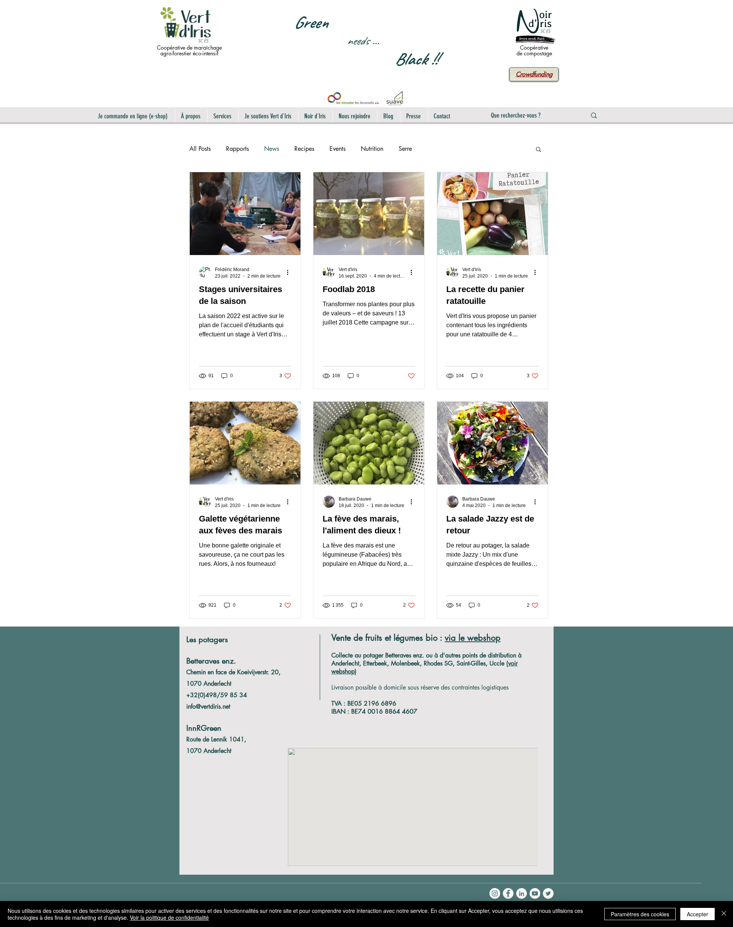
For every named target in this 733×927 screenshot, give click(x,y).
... (375, 40)
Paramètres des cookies (640, 914)
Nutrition (372, 149)
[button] (538, 150)
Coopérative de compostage (534, 50)
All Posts (200, 149)
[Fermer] (723, 914)
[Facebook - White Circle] (508, 893)
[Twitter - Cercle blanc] (548, 893)
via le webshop (473, 637)
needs (358, 40)
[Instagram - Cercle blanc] (494, 893)
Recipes (304, 149)
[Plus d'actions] (290, 272)
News (271, 149)
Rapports (237, 149)
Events (337, 149)
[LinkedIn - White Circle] (521, 893)
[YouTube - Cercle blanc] (535, 893)
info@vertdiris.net (208, 707)
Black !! (416, 58)
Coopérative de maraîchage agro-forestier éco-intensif (189, 50)
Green (311, 22)
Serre (405, 149)
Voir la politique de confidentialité (169, 917)
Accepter (697, 914)
